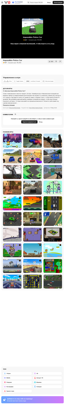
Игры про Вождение (14, 107)
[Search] (28, 2)
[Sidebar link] (2, 2)
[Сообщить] (60, 61)
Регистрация (58, 2)
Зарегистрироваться (29, 122)
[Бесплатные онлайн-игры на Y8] (7, 2)
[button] (9, 105)
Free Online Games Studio (36, 107)
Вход (49, 2)
